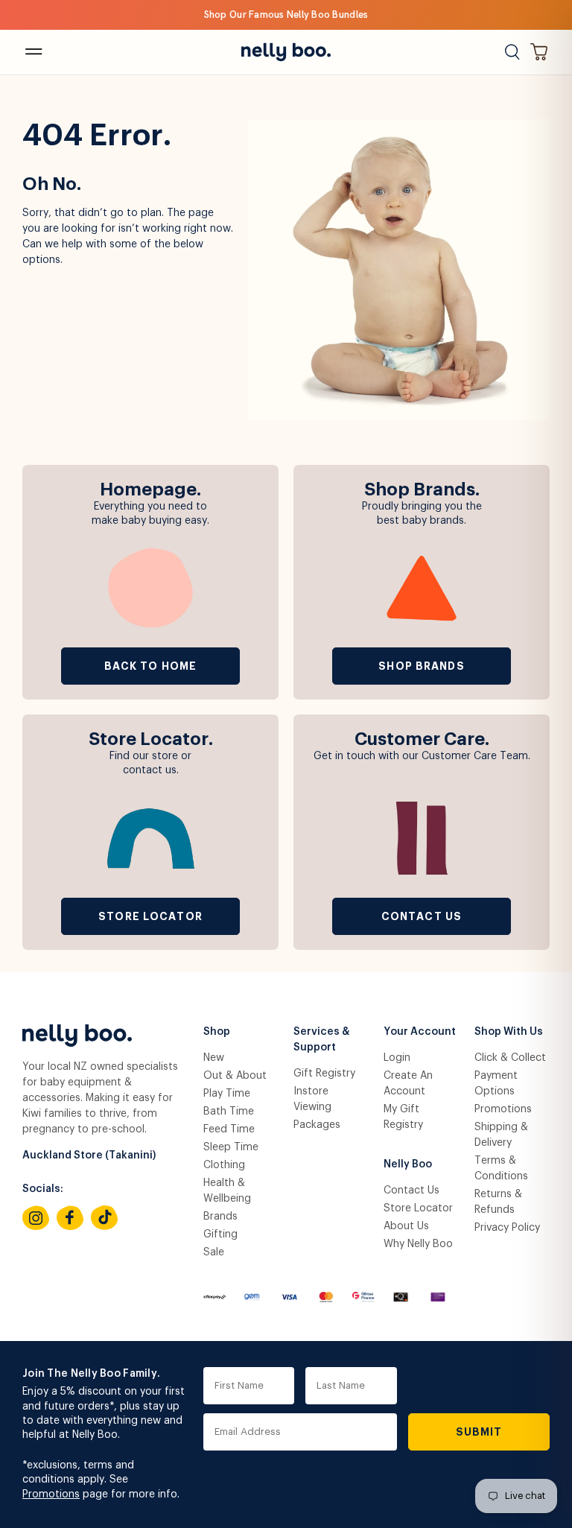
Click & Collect (510, 1058)
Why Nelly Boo (418, 1244)
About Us (406, 1226)
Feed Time (229, 1129)
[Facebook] (70, 1218)
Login (397, 1058)
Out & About (235, 1076)
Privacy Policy (507, 1228)
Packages (316, 1125)
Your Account (420, 1032)
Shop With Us (508, 1032)
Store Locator (150, 916)
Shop (216, 1032)
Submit (479, 1432)
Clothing (224, 1165)
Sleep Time (230, 1147)
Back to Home (150, 666)
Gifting (220, 1234)
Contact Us (421, 916)
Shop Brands (421, 666)
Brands (220, 1216)
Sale (213, 1252)
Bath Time (228, 1111)
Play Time (226, 1093)
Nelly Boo (408, 1164)
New (213, 1058)
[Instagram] (35, 1218)
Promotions (503, 1109)
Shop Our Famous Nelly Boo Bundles (286, 14)
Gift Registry (324, 1073)
